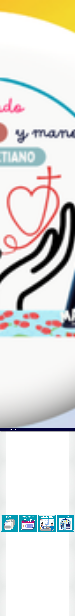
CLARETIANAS (23, 429)
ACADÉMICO (28, 429)
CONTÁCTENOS (59, 429)
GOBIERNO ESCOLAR (42, 429)
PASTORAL (32, 429)
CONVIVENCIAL (36, 429)
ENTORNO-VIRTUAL (53, 429)
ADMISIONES (47, 429)
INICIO (20, 429)
